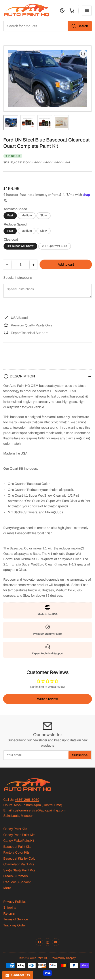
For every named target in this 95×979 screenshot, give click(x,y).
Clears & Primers (15, 876)
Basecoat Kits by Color (20, 858)
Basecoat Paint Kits (17, 846)
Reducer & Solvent (16, 882)
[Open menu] (87, 10)
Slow (43, 215)
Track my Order (14, 925)
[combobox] (47, 26)
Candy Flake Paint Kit (18, 840)
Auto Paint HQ (39, 958)
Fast (10, 215)
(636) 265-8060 (27, 799)
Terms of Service (15, 919)
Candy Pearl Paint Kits (19, 835)
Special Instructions (17, 277)
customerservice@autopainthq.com (39, 810)
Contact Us (19, 975)
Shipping (9, 907)
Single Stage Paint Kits (19, 870)
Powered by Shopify (63, 958)
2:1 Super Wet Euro (54, 246)
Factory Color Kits (16, 852)
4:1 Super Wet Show (20, 246)
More (7, 888)
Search (83, 26)
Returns (9, 913)
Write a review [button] (47, 699)
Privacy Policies (15, 901)
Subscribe (79, 755)
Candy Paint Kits (15, 829)
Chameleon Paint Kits (18, 864)
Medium (26, 215)
